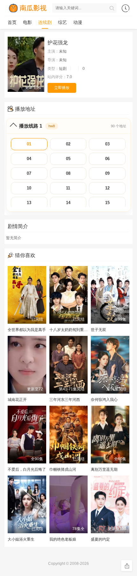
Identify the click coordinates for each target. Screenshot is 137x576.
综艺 (62, 22)
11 (68, 188)
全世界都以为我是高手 (27, 330)
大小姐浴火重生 (21, 539)
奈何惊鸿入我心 (104, 399)
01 (29, 144)
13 (29, 202)
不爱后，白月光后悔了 (27, 469)
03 (107, 144)
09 (107, 173)
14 (68, 202)
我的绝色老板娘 (62, 539)
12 (107, 188)
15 (107, 202)
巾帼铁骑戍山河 (62, 469)
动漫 (77, 22)
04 (29, 158)
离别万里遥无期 (104, 469)
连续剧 (45, 22)
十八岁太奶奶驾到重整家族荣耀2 (77, 330)
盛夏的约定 (100, 539)
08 (68, 173)
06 (107, 158)
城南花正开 (17, 399)
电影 (27, 22)
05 (68, 158)
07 (29, 173)
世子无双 (98, 330)
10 (29, 188)
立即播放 (61, 87)
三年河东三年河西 (64, 399)
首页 (12, 22)
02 (68, 144)
